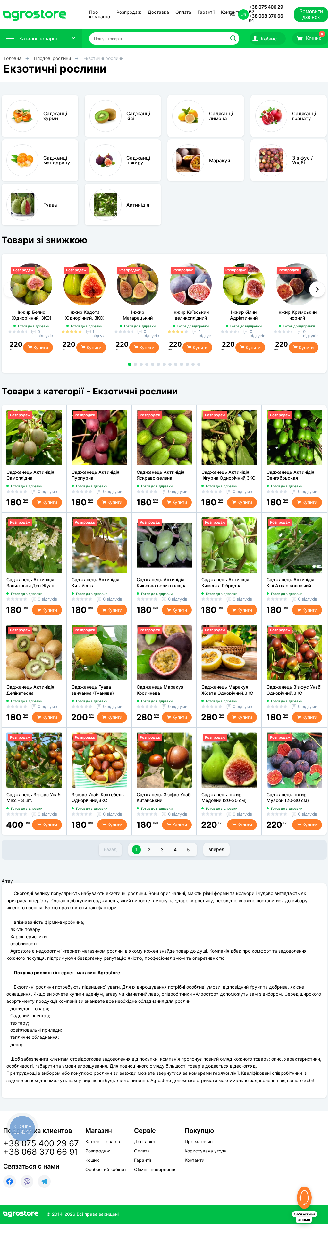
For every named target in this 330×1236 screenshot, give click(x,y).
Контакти (194, 1160)
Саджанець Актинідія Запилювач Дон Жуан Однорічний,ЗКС (30, 582)
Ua (243, 14)
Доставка (158, 12)
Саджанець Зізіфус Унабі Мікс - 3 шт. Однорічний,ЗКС (33, 797)
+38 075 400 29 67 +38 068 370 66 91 (266, 13)
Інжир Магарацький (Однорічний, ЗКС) (138, 315)
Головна (12, 58)
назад (110, 849)
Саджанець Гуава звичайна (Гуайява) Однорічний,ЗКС (93, 689)
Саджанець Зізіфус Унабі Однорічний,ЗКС (294, 689)
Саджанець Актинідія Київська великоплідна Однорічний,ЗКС (162, 582)
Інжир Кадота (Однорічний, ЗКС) (84, 315)
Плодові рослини (53, 58)
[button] (129, 364)
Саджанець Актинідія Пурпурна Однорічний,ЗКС (95, 475)
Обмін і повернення (155, 1169)
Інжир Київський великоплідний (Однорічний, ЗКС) (191, 315)
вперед (216, 849)
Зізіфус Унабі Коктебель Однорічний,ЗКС (98, 797)
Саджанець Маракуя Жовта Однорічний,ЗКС (227, 689)
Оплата (183, 12)
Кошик (92, 1160)
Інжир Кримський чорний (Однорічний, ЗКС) (297, 315)
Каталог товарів (38, 38)
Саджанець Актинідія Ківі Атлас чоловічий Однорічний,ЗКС (290, 582)
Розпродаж (128, 12)
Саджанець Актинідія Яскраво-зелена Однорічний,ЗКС (160, 475)
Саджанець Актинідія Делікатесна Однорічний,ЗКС (30, 689)
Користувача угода (206, 1151)
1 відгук (98, 334)
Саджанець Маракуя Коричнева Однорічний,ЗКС (160, 689)
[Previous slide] (11, 289)
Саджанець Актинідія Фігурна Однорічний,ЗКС (228, 475)
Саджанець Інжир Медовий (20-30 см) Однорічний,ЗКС (224, 797)
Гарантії (206, 12)
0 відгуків (45, 334)
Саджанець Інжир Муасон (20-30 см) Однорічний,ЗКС (288, 797)
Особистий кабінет (105, 1169)
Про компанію (99, 14)
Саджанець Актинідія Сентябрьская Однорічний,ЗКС (290, 475)
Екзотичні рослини (103, 58)
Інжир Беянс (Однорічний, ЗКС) (31, 315)
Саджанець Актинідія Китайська (95, 582)
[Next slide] (317, 289)
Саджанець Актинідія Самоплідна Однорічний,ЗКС (30, 475)
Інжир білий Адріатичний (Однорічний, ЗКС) (244, 315)
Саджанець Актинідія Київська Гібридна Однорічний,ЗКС (225, 582)
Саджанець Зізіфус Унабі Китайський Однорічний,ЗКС (164, 797)
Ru (232, 14)
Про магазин (199, 1141)
